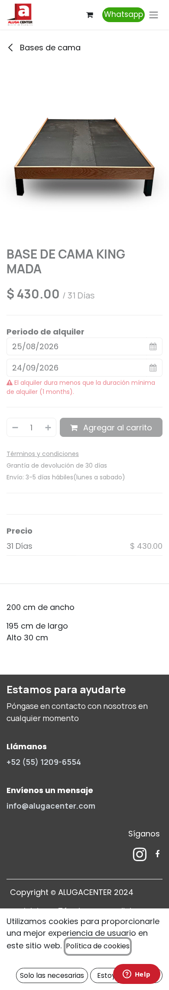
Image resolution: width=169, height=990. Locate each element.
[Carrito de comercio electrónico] (90, 15)
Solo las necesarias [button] (52, 975)
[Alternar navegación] (154, 15)
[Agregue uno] (48, 427)
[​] (139, 854)
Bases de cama (49, 47)
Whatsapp (123, 14)
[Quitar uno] (15, 427)
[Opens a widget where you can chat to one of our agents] (136, 975)
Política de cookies (98, 946)
